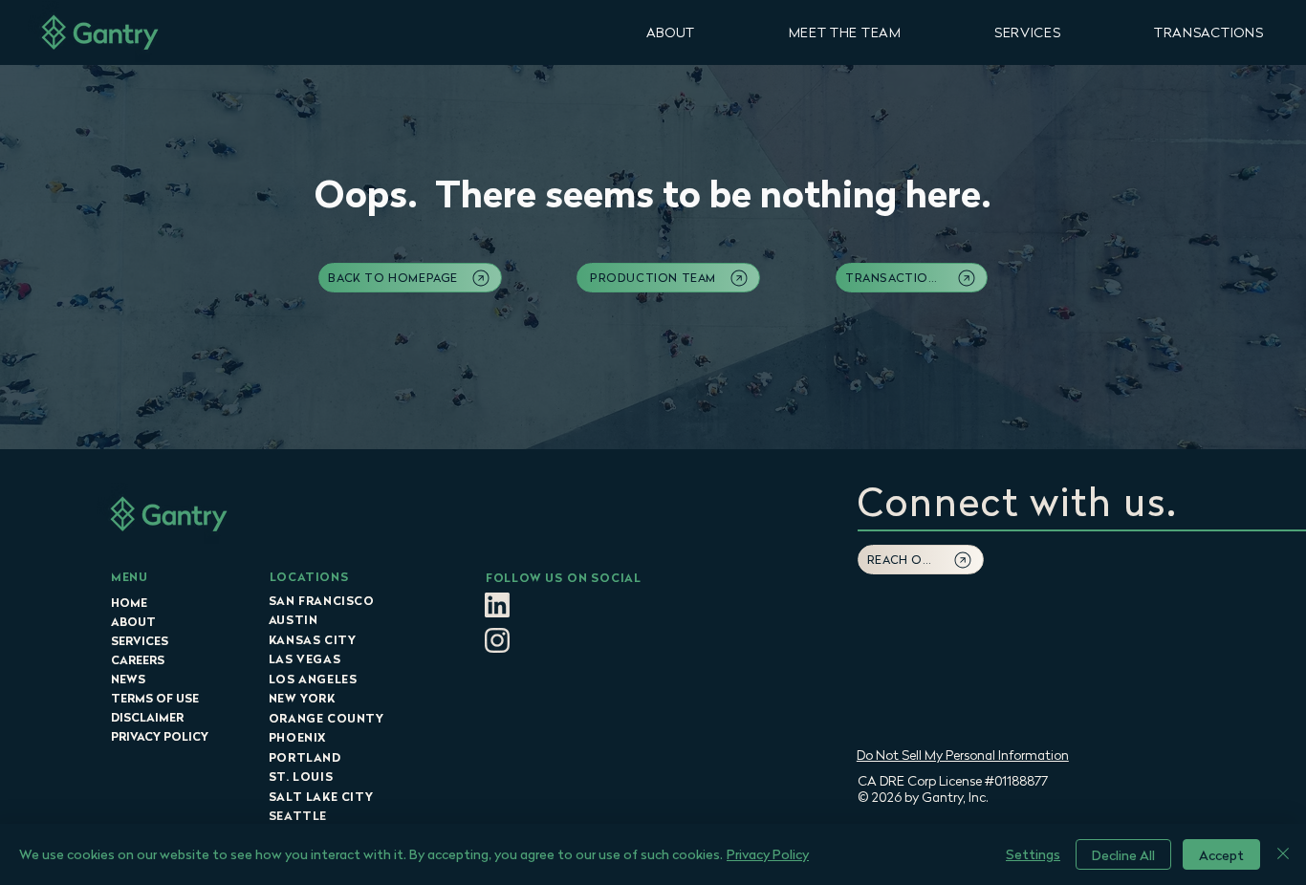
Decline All (1123, 855)
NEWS (128, 679)
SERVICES (139, 641)
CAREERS (137, 660)
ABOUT (133, 622)
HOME (129, 602)
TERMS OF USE (155, 698)
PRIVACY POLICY (159, 736)
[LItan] (497, 605)
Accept (1221, 855)
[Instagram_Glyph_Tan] (497, 640)
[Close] (1283, 854)
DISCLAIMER (147, 717)
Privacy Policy (768, 854)
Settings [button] (1033, 854)
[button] (670, 32)
